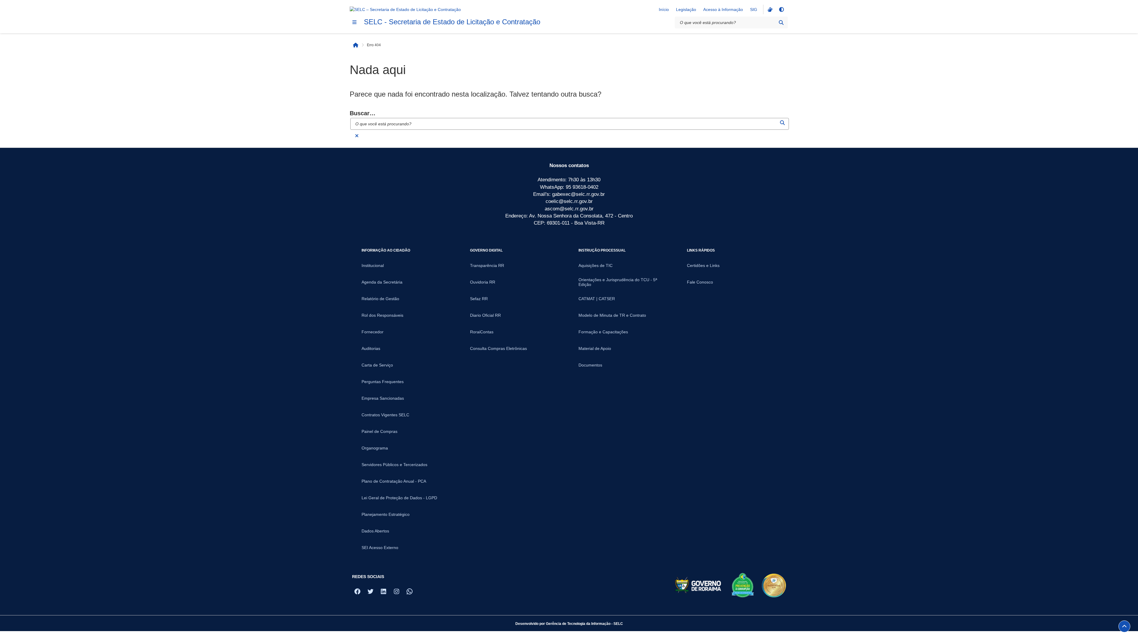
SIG (753, 9)
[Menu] (354, 22)
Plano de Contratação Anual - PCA (394, 481)
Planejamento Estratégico (386, 514)
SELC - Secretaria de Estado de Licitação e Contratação (452, 22)
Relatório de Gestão (380, 298)
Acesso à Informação (723, 9)
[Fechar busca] (357, 136)
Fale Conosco (700, 282)
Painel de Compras (379, 431)
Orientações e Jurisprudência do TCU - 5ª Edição (617, 282)
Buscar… (362, 113)
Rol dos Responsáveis (382, 315)
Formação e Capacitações (603, 331)
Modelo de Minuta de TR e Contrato (612, 315)
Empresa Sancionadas (383, 398)
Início (664, 9)
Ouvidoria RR (482, 282)
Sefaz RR (479, 298)
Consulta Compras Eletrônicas (498, 348)
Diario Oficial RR (485, 315)
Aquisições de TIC (595, 265)
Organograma (375, 448)
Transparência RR (487, 265)
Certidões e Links (703, 265)
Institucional (373, 265)
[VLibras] (769, 9)
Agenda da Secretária (382, 282)
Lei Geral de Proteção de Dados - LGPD (399, 497)
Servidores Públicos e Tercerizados (394, 464)
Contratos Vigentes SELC (385, 414)
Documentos (590, 365)
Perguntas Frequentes (383, 381)
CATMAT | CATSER (596, 298)
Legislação (686, 9)
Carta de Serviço (377, 365)
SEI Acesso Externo (380, 547)
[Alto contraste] (781, 9)
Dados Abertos (375, 531)
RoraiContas (481, 331)
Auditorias (371, 348)
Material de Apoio (594, 348)
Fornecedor (372, 331)
